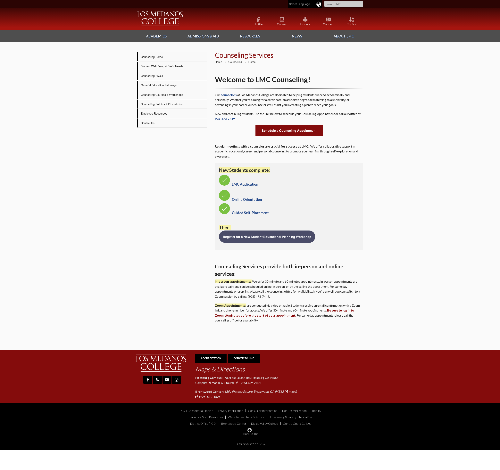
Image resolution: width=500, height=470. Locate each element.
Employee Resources (154, 113)
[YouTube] (166, 380)
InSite (258, 24)
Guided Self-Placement (250, 213)
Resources (250, 36)
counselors (229, 95)
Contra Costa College (297, 423)
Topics (351, 24)
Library (305, 24)
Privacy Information (230, 410)
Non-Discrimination (294, 410)
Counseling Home (152, 57)
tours (229, 383)
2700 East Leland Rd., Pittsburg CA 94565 (237, 377)
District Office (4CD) (203, 423)
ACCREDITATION (211, 358)
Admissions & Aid (203, 36)
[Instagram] (176, 380)
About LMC (344, 36)
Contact (328, 24)
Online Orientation (247, 199)
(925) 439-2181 (250, 383)
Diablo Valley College (264, 423)
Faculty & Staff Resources (206, 417)
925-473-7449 (225, 118)
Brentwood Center (233, 423)
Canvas (282, 24)
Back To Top (250, 433)
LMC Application (245, 184)
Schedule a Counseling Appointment (289, 130)
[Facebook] (147, 380)
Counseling (235, 61)
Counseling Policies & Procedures (161, 104)
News (297, 36)
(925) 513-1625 (210, 396)
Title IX (316, 410)
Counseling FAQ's (152, 76)
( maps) (246, 391)
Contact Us (147, 123)
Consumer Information (262, 410)
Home (218, 61)
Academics (156, 36)
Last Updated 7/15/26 (251, 443)
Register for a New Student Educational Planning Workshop (267, 236)
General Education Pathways (159, 85)
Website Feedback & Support (246, 417)
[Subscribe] (157, 380)
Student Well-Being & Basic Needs (162, 66)
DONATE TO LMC (243, 358)
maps (215, 383)
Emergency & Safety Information (291, 417)
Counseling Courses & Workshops (162, 95)
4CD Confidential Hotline (197, 410)
